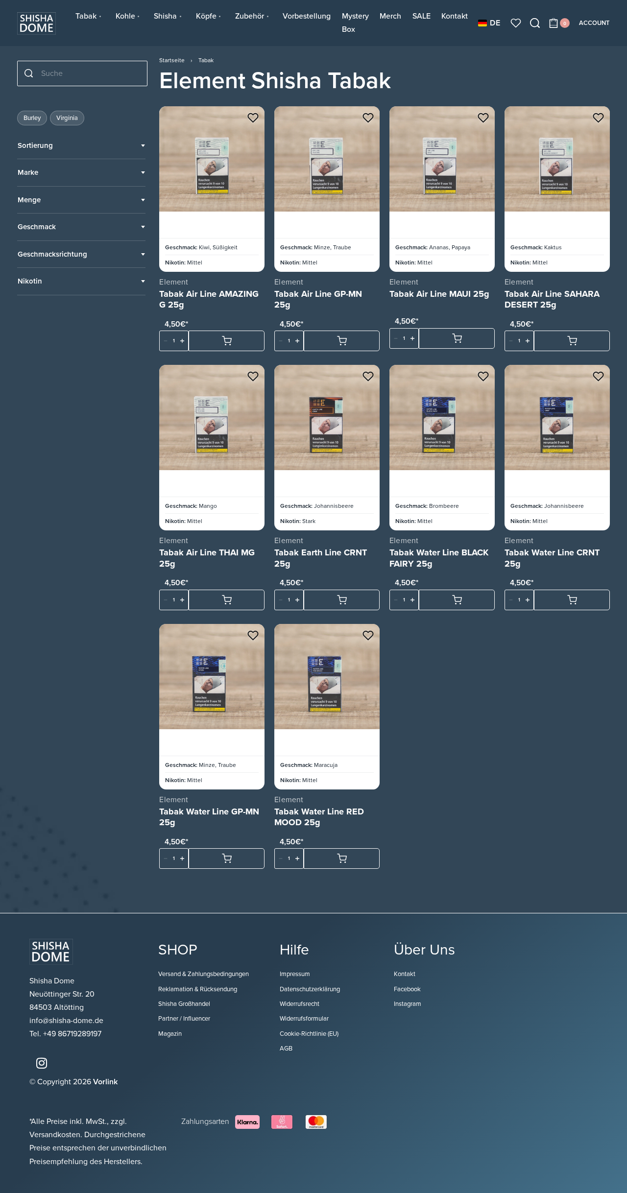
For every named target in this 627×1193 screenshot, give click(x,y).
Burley (32, 118)
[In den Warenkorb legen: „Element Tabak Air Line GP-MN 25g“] (342, 341)
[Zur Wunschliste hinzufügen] (253, 117)
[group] (212, 159)
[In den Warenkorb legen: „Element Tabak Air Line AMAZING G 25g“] (227, 341)
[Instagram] (41, 1063)
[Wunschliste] (515, 23)
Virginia (67, 118)
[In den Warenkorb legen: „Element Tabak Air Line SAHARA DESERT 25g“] (572, 341)
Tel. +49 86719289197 (65, 1034)
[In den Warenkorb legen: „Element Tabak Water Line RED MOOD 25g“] (342, 858)
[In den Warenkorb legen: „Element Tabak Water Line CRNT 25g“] (572, 600)
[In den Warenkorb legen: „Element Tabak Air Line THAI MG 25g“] (227, 600)
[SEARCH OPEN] (535, 23)
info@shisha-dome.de (67, 1021)
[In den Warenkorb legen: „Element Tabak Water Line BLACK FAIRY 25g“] (457, 600)
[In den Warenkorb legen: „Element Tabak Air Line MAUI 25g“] (457, 338)
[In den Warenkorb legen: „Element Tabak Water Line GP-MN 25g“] (227, 858)
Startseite (172, 60)
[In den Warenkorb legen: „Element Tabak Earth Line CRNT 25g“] (342, 600)
